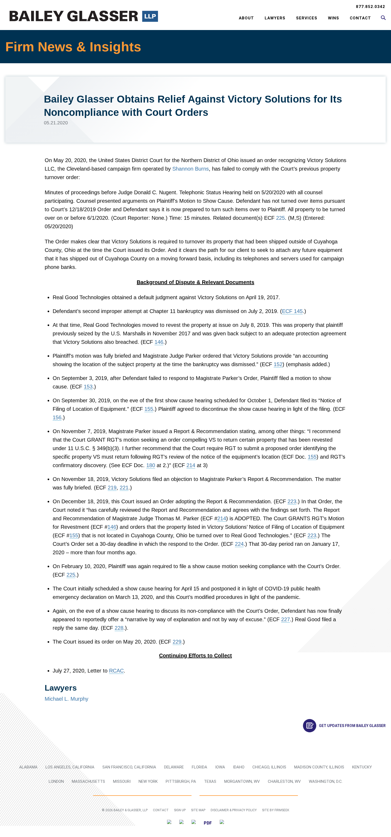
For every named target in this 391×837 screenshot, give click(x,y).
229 (177, 642)
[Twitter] (169, 823)
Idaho (238, 767)
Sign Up (180, 810)
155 (148, 409)
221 (124, 488)
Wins (333, 18)
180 (150, 465)
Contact (360, 18)
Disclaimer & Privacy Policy (234, 810)
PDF (208, 823)
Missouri (122, 781)
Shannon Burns (190, 169)
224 (239, 544)
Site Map (198, 810)
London (56, 781)
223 (292, 501)
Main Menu (178, 7)
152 (278, 364)
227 (285, 619)
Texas (210, 781)
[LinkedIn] (181, 823)
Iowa (220, 767)
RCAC (116, 671)
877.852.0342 (370, 6)
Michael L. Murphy (66, 699)
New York (148, 781)
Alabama (28, 767)
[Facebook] (194, 823)
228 (119, 628)
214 (190, 465)
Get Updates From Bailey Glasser (352, 726)
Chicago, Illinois (269, 767)
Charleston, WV (284, 781)
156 (57, 417)
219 (112, 488)
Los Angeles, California (69, 767)
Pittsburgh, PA (181, 781)
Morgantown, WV (242, 781)
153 (88, 387)
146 (159, 342)
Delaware (174, 767)
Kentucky (362, 767)
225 (280, 218)
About (246, 18)
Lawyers (275, 18)
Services (306, 18)
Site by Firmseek (275, 810)
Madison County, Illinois (319, 767)
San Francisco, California (129, 767)
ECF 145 (292, 311)
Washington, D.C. (326, 781)
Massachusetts (88, 781)
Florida (199, 767)
